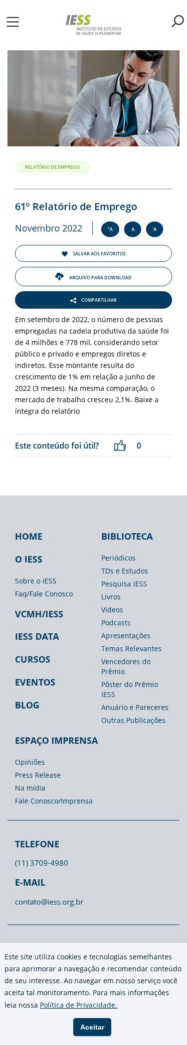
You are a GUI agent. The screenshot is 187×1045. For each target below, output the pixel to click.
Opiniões (30, 762)
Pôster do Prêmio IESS (129, 689)
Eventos (35, 682)
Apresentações (126, 635)
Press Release (38, 775)
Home (28, 536)
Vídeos (112, 609)
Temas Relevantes (131, 648)
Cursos (32, 659)
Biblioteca (127, 536)
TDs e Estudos (124, 571)
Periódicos (118, 558)
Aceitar (92, 1027)
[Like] (120, 446)
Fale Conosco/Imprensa (54, 801)
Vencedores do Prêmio (126, 666)
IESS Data (37, 636)
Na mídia (30, 788)
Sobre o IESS (35, 580)
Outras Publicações (133, 720)
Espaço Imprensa (56, 740)
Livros (111, 596)
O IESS (28, 559)
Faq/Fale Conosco (44, 593)
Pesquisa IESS (124, 583)
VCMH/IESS (39, 614)
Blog (27, 705)
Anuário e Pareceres (135, 707)
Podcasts (116, 622)
